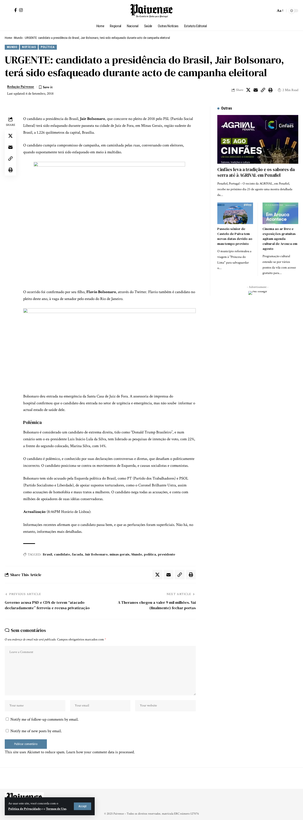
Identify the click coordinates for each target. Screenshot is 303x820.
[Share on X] (248, 90)
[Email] (255, 90)
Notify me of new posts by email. (36, 731)
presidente (166, 554)
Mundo (18, 38)
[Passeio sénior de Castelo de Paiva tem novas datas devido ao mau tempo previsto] (235, 213)
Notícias (29, 47)
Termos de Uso (56, 809)
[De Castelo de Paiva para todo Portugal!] (151, 11)
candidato (62, 554)
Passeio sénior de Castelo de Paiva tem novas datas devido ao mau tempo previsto (234, 236)
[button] (82, 806)
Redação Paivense (20, 86)
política (150, 554)
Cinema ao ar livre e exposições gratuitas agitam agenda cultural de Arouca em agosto (280, 238)
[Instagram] (21, 10)
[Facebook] (15, 10)
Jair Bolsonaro (96, 554)
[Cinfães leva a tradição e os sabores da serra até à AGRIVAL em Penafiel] (257, 139)
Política (48, 47)
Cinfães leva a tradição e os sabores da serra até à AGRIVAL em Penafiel (256, 172)
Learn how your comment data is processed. (100, 752)
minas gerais (119, 554)
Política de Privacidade (24, 809)
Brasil (47, 554)
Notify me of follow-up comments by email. (44, 719)
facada (77, 554)
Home (8, 38)
